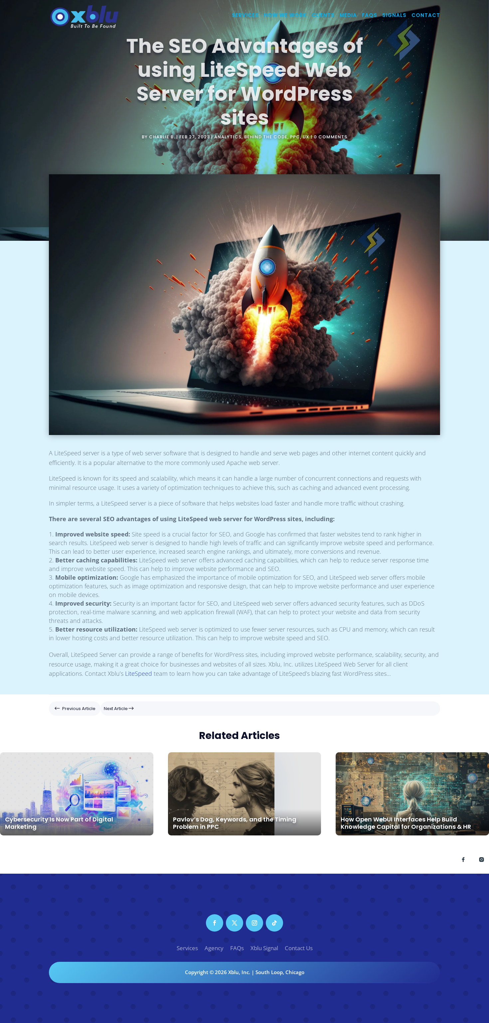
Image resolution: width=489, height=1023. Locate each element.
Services (245, 15)
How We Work (285, 15)
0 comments (330, 137)
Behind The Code (265, 137)
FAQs (369, 15)
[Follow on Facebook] (214, 923)
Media (348, 15)
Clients (323, 15)
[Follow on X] (234, 923)
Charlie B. (162, 137)
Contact (425, 15)
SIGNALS (394, 15)
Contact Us (299, 948)
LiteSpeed (138, 673)
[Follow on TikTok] (274, 923)
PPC (295, 137)
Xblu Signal (264, 948)
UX (306, 137)
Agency (214, 948)
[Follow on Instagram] (254, 923)
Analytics (228, 137)
